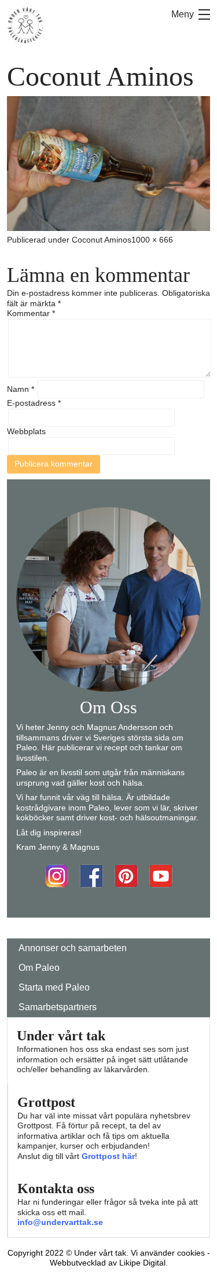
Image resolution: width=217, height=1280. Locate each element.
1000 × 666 (152, 239)
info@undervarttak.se (60, 1222)
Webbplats (26, 431)
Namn (20, 389)
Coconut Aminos (101, 239)
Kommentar (31, 313)
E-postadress (34, 403)
